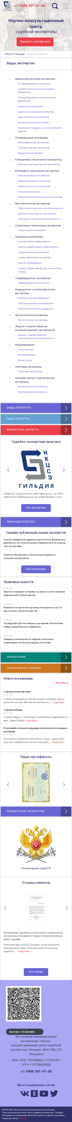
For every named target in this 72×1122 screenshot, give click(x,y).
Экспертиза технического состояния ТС (39, 219)
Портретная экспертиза (30, 107)
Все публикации (36, 569)
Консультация (25, 350)
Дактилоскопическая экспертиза (36, 112)
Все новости (61, 683)
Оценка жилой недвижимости (34, 242)
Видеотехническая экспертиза (34, 181)
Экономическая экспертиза (33, 387)
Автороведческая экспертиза (33, 143)
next (63, 470)
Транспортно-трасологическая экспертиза (40, 208)
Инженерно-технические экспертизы (37, 171)
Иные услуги (25, 360)
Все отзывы (36, 972)
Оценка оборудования (30, 263)
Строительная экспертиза (32, 230)
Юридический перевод (30, 153)
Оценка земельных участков (33, 252)
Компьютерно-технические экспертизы (38, 160)
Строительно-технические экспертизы (38, 226)
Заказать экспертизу (35, 41)
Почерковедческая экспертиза (34, 84)
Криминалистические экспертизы (35, 79)
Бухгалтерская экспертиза (32, 392)
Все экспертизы (36, 508)
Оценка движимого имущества (34, 258)
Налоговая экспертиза (28, 367)
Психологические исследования (35, 309)
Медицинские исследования (33, 298)
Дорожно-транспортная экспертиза (37, 214)
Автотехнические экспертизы (32, 204)
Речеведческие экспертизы (31, 138)
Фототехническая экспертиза (34, 176)
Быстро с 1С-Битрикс (22, 1031)
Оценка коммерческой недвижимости (38, 247)
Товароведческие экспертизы (33, 278)
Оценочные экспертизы (29, 237)
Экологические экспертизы (31, 315)
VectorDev (23, 1118)
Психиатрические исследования (35, 304)
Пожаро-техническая (29, 192)
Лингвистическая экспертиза (34, 148)
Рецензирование (24, 345)
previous (9, 470)
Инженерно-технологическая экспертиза (40, 197)
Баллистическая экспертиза (33, 123)
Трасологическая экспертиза (33, 117)
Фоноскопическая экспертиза (34, 187)
